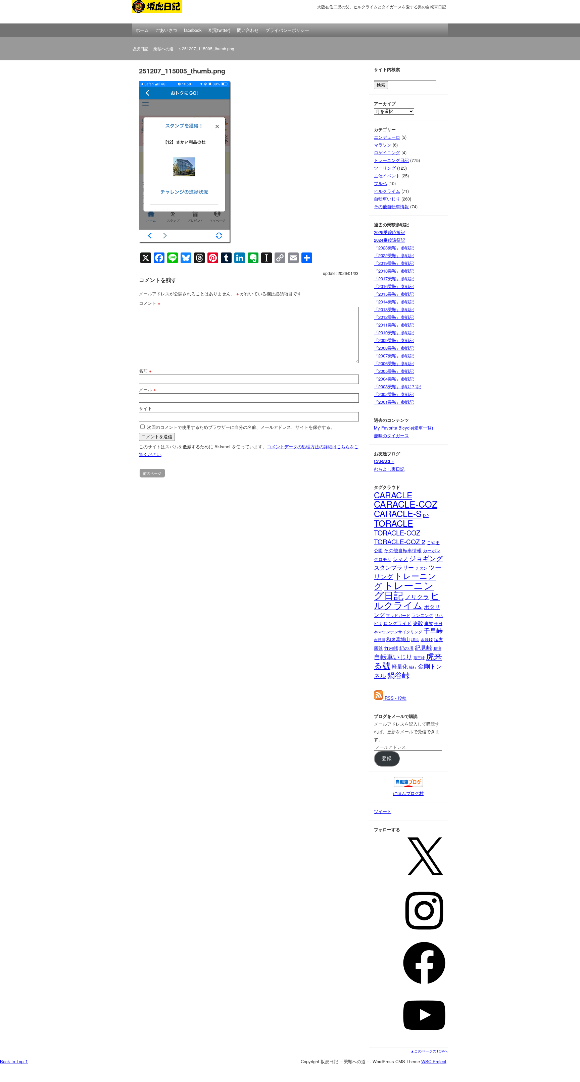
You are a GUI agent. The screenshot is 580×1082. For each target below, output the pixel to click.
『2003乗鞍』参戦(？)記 (397, 386)
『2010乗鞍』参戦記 (394, 332)
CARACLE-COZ (405, 504)
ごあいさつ (166, 30)
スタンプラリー (394, 567)
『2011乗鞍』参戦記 (394, 325)
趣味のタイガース (391, 435)
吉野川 (379, 639)
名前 (145, 370)
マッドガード (398, 615)
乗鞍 (418, 622)
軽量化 (400, 666)
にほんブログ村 (408, 793)
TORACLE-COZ (397, 532)
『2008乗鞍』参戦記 (394, 348)
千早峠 (433, 630)
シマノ (400, 558)
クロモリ (382, 559)
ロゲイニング (387, 152)
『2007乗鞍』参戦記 (394, 355)
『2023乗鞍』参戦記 (394, 247)
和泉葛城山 (398, 639)
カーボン (431, 550)
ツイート (382, 811)
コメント (149, 303)
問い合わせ (248, 30)
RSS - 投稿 (394, 698)
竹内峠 (391, 647)
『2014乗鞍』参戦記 (394, 301)
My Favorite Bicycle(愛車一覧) (403, 427)
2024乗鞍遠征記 (389, 240)
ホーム (142, 30)
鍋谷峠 (398, 674)
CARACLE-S (398, 513)
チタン (421, 568)
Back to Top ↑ (14, 1061)
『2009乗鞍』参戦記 (394, 340)
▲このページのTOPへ (429, 1050)
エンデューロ (387, 137)
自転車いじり (387, 198)
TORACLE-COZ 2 (399, 541)
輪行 (413, 667)
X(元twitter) (219, 30)
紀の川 (406, 648)
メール (147, 389)
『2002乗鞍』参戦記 (394, 394)
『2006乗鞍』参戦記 (394, 363)
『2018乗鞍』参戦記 (394, 271)
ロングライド (397, 623)
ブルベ (380, 183)
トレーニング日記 (391, 160)
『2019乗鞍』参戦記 (394, 263)
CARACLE (384, 461)
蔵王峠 (419, 657)
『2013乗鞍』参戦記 (394, 309)
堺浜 (415, 639)
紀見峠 (423, 647)
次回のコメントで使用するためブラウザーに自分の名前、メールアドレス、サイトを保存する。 (241, 427)
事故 (428, 623)
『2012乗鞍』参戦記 (394, 317)
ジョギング (426, 558)
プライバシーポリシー (287, 30)
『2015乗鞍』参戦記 (394, 294)
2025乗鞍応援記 (389, 232)
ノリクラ (417, 596)
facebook (193, 30)
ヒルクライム (387, 191)
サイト (145, 408)
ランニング (422, 615)
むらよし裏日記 (389, 469)
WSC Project (433, 1061)
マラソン (382, 144)
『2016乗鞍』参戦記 (394, 286)
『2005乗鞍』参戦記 (394, 371)
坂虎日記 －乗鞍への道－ (165, 11)
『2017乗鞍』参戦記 (394, 278)
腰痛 (437, 648)
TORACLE (393, 523)
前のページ (152, 473)
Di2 (426, 515)
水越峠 (427, 639)
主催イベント (387, 175)
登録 (387, 758)
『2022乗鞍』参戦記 (394, 255)
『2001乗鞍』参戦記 (394, 402)
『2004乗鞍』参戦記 (394, 379)
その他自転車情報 (391, 206)
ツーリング (385, 168)
